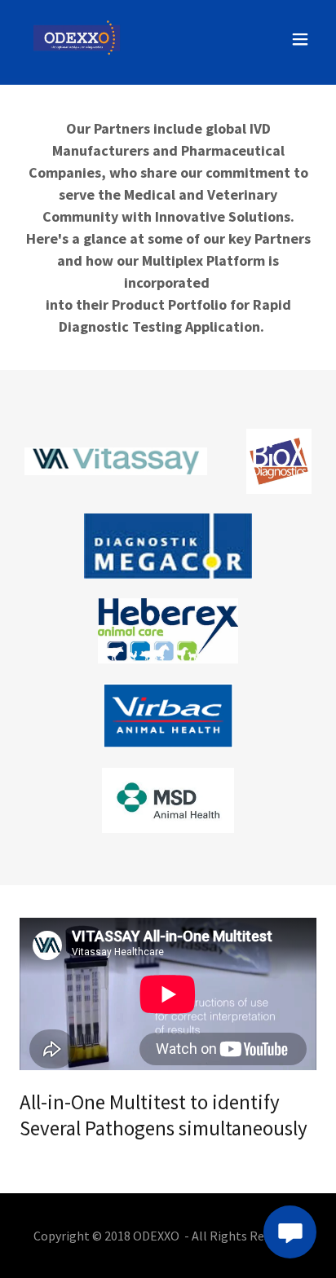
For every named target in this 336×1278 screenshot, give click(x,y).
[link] (76, 39)
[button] (300, 39)
